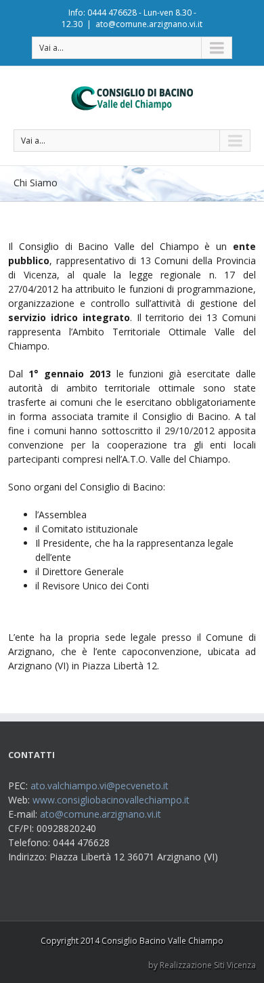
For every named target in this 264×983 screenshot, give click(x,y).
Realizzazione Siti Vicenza (208, 965)
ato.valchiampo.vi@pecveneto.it (99, 785)
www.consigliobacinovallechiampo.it (111, 799)
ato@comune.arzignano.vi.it (148, 24)
